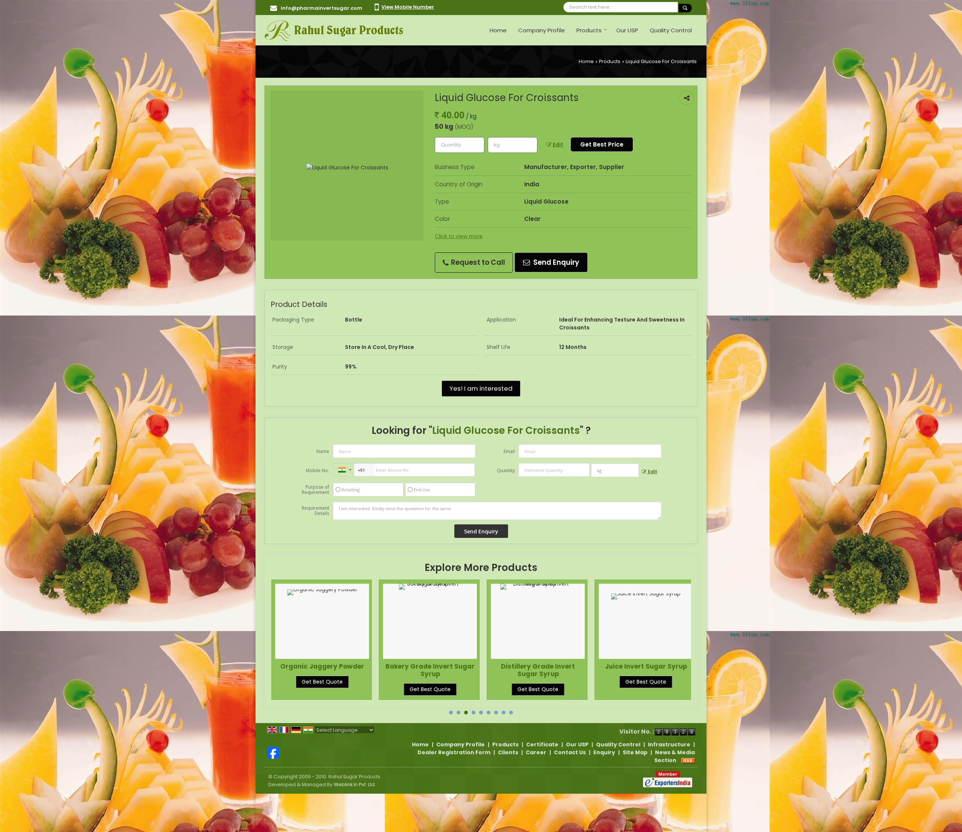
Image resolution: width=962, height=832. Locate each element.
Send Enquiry (555, 262)
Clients (508, 752)
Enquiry (604, 752)
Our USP (627, 30)
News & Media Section (674, 756)
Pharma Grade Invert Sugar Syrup (646, 670)
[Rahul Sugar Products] (334, 30)
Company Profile (541, 30)
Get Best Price (601, 144)
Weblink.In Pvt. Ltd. (355, 784)
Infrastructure (669, 744)
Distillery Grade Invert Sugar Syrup (430, 670)
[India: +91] (343, 470)
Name (322, 451)
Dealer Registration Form (453, 752)
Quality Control (671, 30)
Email (509, 451)
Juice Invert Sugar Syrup (538, 666)
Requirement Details (315, 511)
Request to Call (477, 262)
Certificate (542, 744)
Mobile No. (317, 470)
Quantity (506, 470)
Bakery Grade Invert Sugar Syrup (322, 670)
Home (498, 30)
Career (536, 752)
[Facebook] (273, 752)
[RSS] (688, 760)
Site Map (635, 752)
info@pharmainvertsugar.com (321, 8)
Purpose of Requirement (315, 490)
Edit (557, 144)
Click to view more (459, 236)
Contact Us (570, 752)
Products (589, 30)
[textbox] (512, 145)
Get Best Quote (322, 689)
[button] (407, 7)
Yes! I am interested (481, 388)
